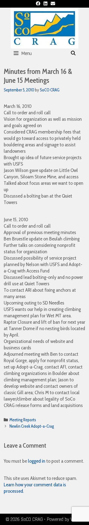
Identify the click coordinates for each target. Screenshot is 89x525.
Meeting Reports (22, 419)
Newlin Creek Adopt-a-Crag (31, 426)
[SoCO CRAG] (44, 28)
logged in (36, 461)
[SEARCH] (73, 53)
